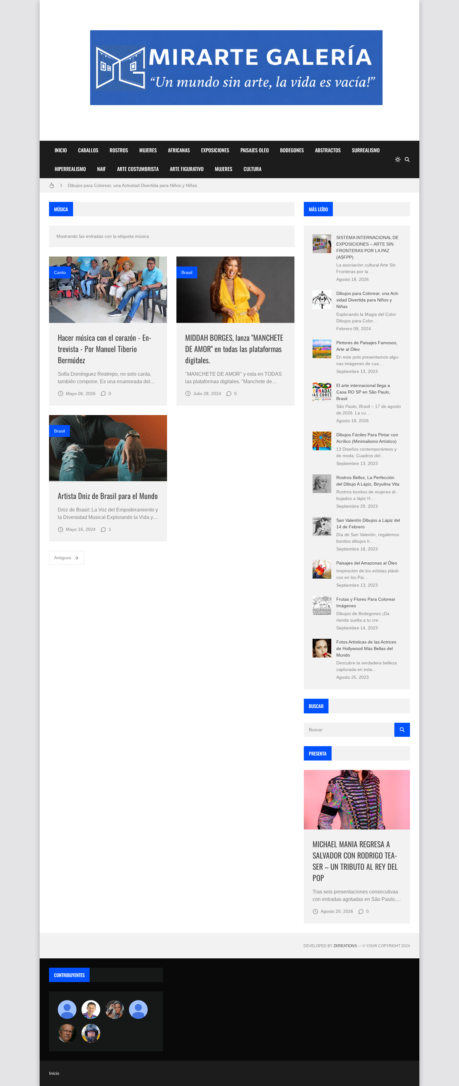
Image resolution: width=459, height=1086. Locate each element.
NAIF (101, 169)
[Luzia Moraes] (114, 1009)
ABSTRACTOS (328, 150)
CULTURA (252, 169)
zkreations (345, 946)
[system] (398, 159)
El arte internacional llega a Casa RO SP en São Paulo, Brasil (363, 392)
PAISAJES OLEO (254, 150)
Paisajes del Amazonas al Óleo (366, 562)
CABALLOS (88, 150)
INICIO (61, 150)
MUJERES (148, 150)
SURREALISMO (366, 150)
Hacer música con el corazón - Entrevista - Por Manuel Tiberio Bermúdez (104, 348)
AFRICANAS (179, 150)
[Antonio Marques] (67, 1009)
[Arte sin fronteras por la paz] (90, 1009)
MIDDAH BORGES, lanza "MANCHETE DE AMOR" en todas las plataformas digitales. (234, 348)
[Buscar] (407, 159)
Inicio (54, 1073)
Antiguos (62, 557)
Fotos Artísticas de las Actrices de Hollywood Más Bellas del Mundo (366, 648)
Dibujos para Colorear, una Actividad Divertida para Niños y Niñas (132, 185)
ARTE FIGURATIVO (187, 169)
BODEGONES (292, 150)
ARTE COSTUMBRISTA (138, 169)
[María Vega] (138, 1009)
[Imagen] (108, 290)
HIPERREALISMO (70, 169)
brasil (186, 272)
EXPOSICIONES (215, 150)
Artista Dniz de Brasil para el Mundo (108, 495)
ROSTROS (119, 150)
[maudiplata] (90, 1033)
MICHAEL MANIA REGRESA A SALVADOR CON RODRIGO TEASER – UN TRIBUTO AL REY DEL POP (355, 860)
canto (60, 272)
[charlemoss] (67, 1033)
